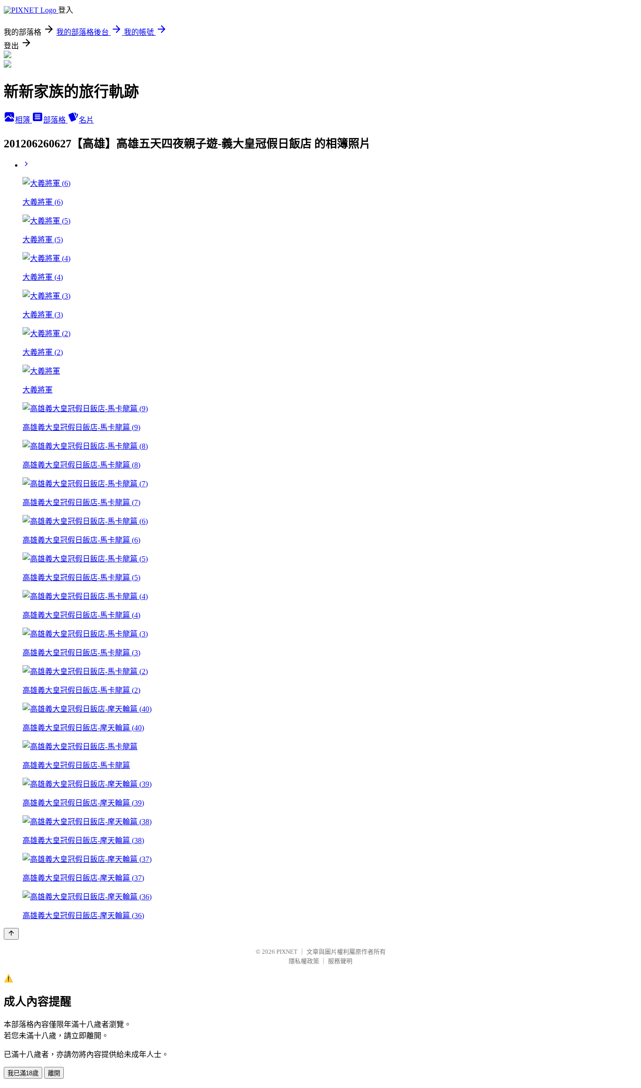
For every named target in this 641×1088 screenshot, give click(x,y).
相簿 (23, 120)
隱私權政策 (304, 961)
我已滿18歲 (23, 1073)
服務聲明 (340, 961)
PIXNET (287, 951)
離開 (54, 1073)
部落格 (55, 120)
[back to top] (11, 934)
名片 (86, 120)
